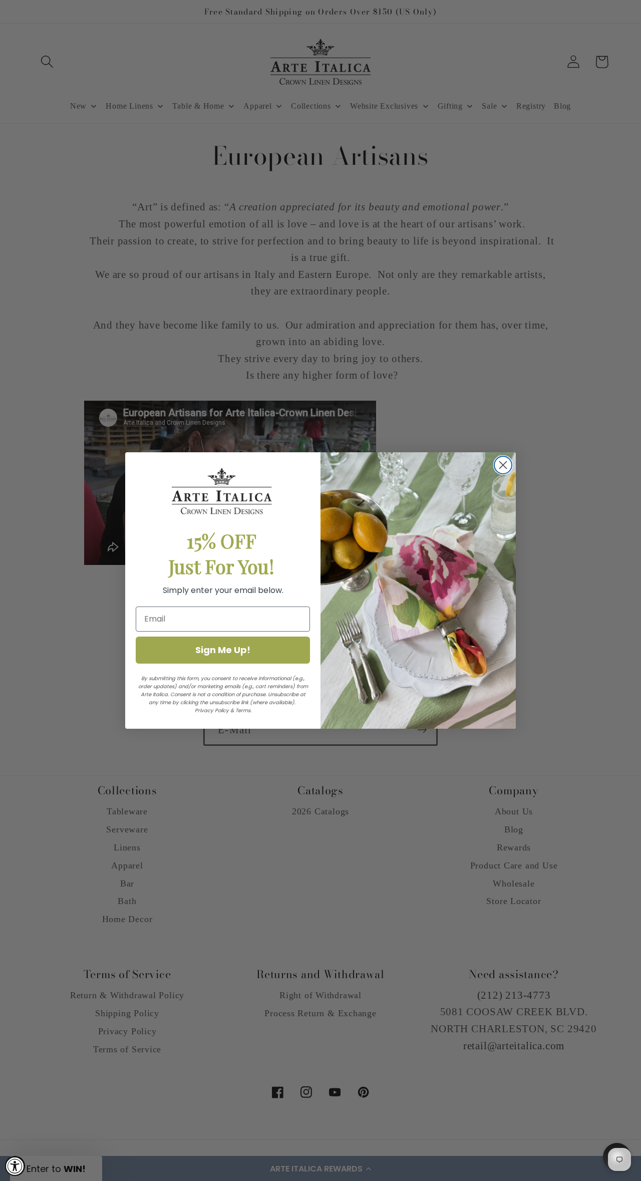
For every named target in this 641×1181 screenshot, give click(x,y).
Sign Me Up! (222, 650)
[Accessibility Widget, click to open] (15, 1166)
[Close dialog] (503, 465)
